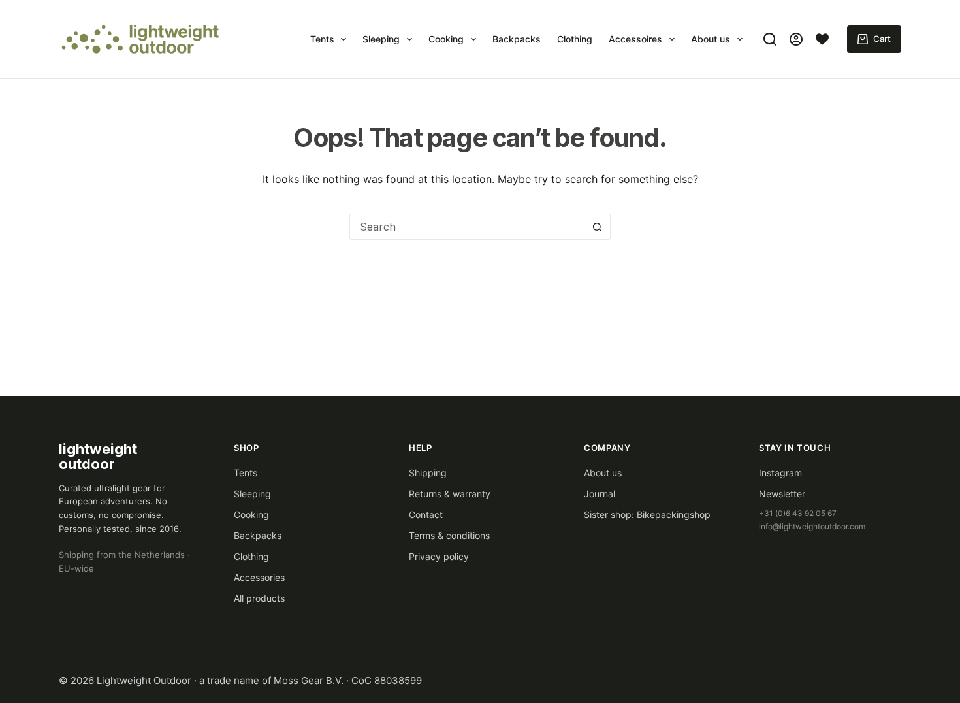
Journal (599, 493)
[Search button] (597, 227)
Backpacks (516, 38)
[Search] (769, 39)
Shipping (428, 472)
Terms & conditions (449, 535)
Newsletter (782, 493)
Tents (322, 38)
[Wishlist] (822, 39)
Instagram (780, 472)
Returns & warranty (449, 493)
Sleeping (381, 38)
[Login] (796, 39)
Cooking (446, 38)
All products (259, 598)
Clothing (574, 38)
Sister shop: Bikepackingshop (647, 514)
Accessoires (635, 38)
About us (710, 38)
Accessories (259, 577)
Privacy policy (439, 556)
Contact (426, 514)
